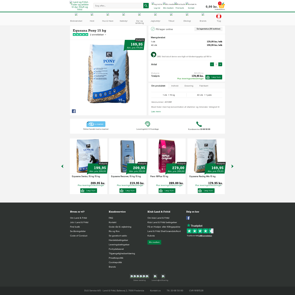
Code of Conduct (78, 235)
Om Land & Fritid (78, 217)
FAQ (111, 217)
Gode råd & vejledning (120, 226)
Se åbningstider (78, 231)
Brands (112, 266)
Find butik (75, 226)
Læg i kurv (216, 77)
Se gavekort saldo (118, 235)
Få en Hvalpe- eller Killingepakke (164, 226)
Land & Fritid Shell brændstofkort (164, 231)
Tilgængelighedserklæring (122, 253)
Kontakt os (155, 290)
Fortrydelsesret (116, 249)
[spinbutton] (216, 64)
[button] (220, 64)
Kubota (151, 235)
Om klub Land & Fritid (158, 217)
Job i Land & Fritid (79, 222)
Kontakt (112, 222)
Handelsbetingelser (118, 240)
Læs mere (156, 111)
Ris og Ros (114, 231)
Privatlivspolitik (116, 258)
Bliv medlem (154, 242)
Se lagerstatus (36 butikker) (208, 29)
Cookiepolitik (115, 262)
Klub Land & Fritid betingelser (162, 222)
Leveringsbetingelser (119, 244)
